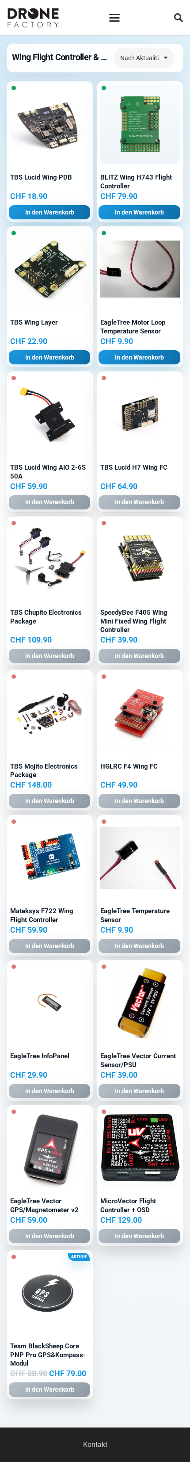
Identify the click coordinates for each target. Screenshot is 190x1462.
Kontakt (95, 1444)
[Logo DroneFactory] (33, 18)
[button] (114, 17)
